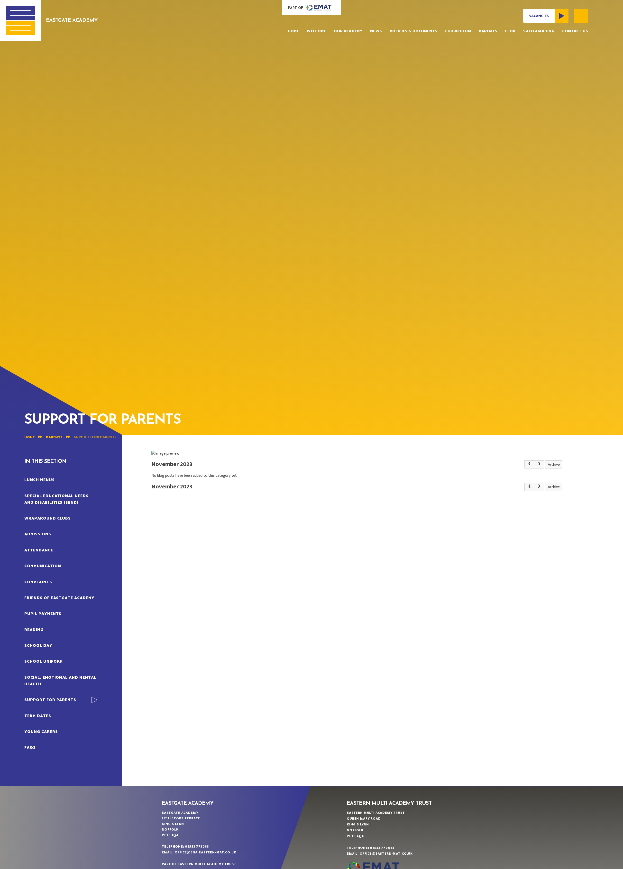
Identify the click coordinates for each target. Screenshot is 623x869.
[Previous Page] (529, 464)
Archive (554, 464)
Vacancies (539, 16)
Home (29, 437)
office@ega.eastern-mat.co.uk (205, 852)
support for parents (95, 437)
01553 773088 (197, 846)
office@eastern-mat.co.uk (386, 853)
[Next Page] (539, 464)
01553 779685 (382, 848)
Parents (54, 437)
